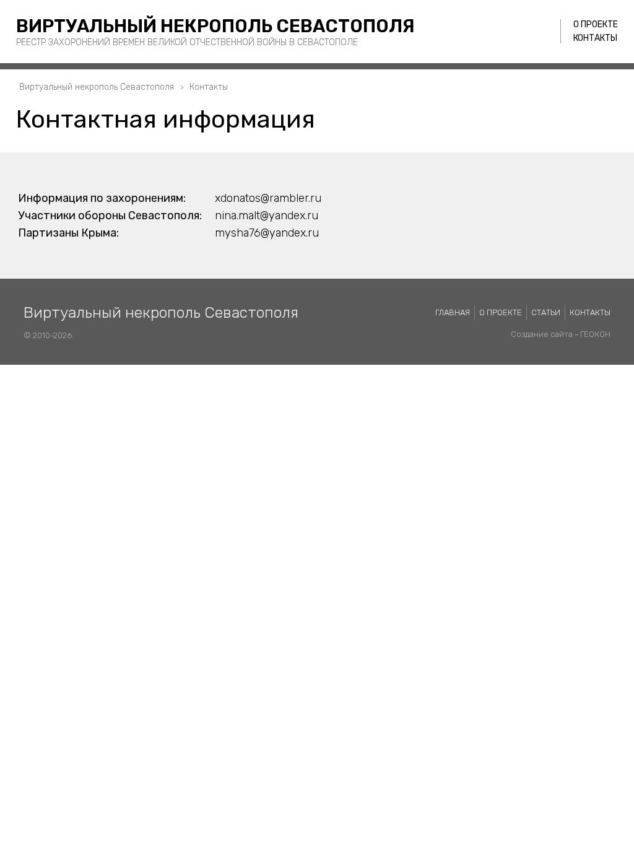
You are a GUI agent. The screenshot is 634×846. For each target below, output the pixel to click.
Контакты (595, 38)
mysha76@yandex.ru (267, 233)
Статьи (545, 312)
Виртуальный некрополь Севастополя (215, 26)
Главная (452, 312)
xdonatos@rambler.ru (268, 198)
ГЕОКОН (595, 334)
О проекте (595, 24)
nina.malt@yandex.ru (266, 215)
